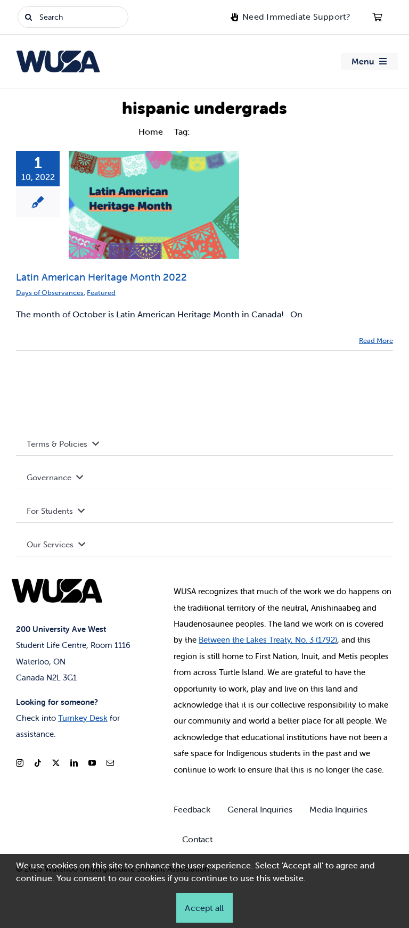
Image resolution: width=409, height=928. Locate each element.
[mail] (110, 763)
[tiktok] (38, 763)
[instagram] (19, 763)
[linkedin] (74, 763)
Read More (376, 340)
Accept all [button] (204, 907)
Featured (101, 293)
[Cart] (377, 17)
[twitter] (56, 763)
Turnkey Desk (83, 718)
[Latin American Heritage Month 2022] (154, 205)
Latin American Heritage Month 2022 (101, 276)
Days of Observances (50, 293)
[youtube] (92, 763)
